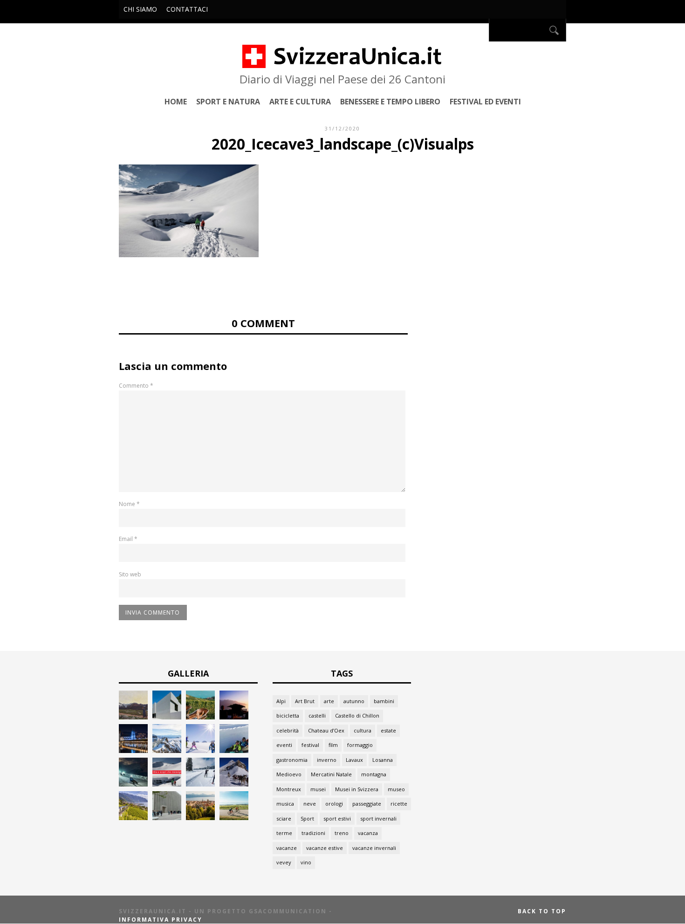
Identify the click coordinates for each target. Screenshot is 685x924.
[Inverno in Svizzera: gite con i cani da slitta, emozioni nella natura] (233, 784)
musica (285, 803)
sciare (283, 818)
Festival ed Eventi (485, 101)
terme (284, 832)
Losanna (382, 759)
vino (306, 862)
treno (342, 832)
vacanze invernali (374, 847)
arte (329, 701)
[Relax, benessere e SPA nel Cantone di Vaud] (200, 716)
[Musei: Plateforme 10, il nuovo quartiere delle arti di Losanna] (166, 817)
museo (396, 789)
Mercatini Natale (331, 774)
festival (310, 744)
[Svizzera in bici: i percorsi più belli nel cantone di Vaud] (233, 817)
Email (128, 539)
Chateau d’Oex (326, 730)
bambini (384, 701)
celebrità (287, 730)
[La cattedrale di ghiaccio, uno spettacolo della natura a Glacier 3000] (166, 784)
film (333, 744)
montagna (373, 774)
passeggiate (366, 803)
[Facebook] (479, 30)
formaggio (360, 744)
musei (318, 789)
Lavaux (354, 759)
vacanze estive (324, 847)
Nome (129, 504)
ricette (398, 803)
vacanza (368, 832)
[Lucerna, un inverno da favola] (133, 750)
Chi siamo (140, 9)
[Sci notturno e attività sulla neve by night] (133, 784)
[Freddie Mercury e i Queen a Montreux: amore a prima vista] (233, 716)
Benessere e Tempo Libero (390, 101)
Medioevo (288, 774)
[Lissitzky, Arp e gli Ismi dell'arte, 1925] (166, 716)
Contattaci (187, 9)
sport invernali (378, 818)
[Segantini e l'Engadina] (133, 716)
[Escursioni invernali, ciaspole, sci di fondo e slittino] (200, 784)
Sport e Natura (228, 101)
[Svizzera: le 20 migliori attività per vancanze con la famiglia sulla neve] (200, 750)
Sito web (130, 574)
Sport (307, 818)
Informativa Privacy (160, 920)
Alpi (281, 701)
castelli (317, 715)
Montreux (288, 789)
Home (175, 101)
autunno (353, 701)
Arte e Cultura (300, 101)
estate (388, 730)
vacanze (286, 847)
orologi (334, 803)
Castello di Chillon (357, 715)
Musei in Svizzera (356, 789)
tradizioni (313, 832)
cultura (362, 730)
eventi (284, 744)
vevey (283, 862)
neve (309, 803)
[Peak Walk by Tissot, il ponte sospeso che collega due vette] (166, 750)
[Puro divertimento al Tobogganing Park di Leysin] (233, 750)
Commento (136, 386)
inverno (326, 759)
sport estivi (337, 818)
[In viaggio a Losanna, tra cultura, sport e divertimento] (200, 817)
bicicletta (287, 715)
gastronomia (292, 759)
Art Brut (305, 701)
